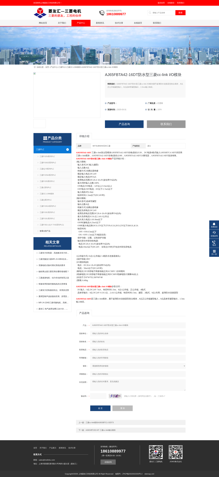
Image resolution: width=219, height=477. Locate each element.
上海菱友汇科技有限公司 (50, 3)
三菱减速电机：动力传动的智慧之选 (54, 278)
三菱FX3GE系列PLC (48, 163)
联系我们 (180, 3)
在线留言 (171, 3)
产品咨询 (124, 124)
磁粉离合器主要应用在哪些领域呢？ (54, 271)
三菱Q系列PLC (46, 200)
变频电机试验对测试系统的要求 (52, 265)
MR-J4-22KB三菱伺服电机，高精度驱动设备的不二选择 (54, 302)
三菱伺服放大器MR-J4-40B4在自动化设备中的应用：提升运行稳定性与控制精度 (54, 259)
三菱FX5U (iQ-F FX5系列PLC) (52, 225)
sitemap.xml (149, 474)
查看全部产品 (45, 231)
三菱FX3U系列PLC (47, 219)
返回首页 (161, 3)
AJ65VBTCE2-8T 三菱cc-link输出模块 (101, 430)
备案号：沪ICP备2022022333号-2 (128, 474)
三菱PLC (62, 67)
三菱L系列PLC (45, 187)
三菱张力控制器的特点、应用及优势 (54, 290)
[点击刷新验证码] (115, 396)
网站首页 (43, 23)
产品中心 (81, 23)
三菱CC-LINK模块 (74, 67)
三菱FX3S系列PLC (47, 181)
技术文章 (119, 23)
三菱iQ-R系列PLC (47, 169)
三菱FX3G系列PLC (47, 212)
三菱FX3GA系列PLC (48, 206)
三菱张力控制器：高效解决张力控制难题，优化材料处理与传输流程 (54, 253)
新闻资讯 (100, 23)
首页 (47, 67)
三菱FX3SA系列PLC (48, 175)
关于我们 (62, 23)
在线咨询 (108, 462)
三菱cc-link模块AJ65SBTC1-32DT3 (100, 422)
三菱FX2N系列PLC (47, 156)
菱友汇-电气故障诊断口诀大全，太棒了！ (54, 309)
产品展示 (52, 448)
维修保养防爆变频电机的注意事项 (53, 284)
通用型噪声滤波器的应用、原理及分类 (54, 296)
